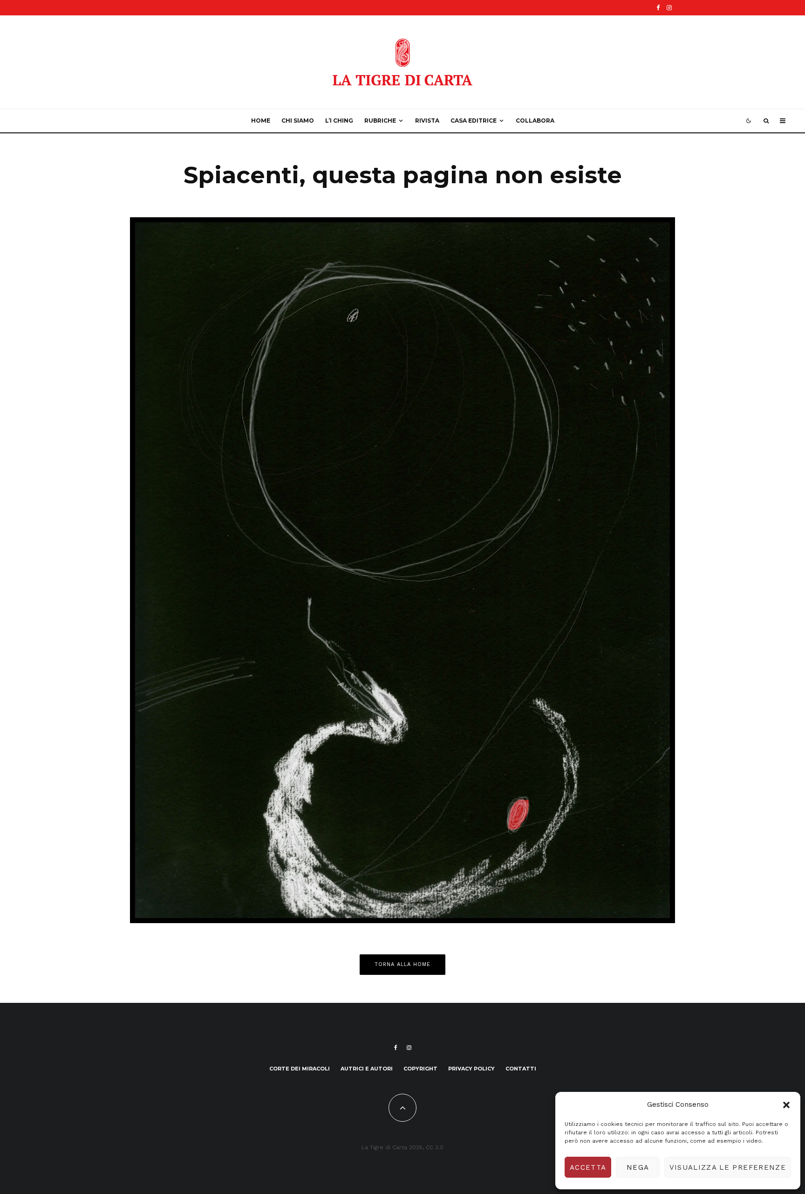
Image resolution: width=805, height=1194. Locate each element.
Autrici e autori (367, 1068)
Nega (638, 1167)
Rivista (427, 120)
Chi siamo (297, 120)
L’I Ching (339, 120)
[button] (786, 1105)
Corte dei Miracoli (299, 1068)
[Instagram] (669, 7)
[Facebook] (658, 7)
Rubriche (380, 120)
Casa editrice (473, 120)
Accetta (588, 1167)
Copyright (420, 1068)
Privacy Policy (471, 1068)
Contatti (520, 1068)
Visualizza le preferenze (727, 1167)
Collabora (535, 120)
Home (260, 120)
